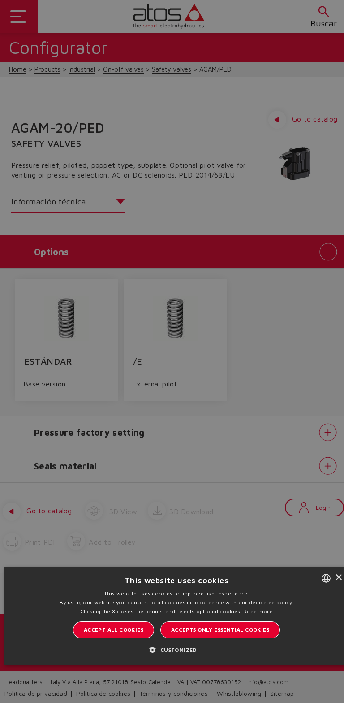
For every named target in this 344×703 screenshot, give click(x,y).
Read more (258, 611)
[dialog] (172, 351)
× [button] (338, 577)
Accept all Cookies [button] (113, 629)
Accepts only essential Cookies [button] (220, 629)
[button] (176, 649)
